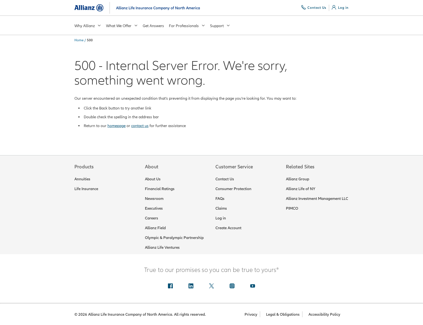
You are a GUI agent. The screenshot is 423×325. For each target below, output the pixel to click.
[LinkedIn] (190, 286)
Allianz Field (155, 228)
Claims (221, 208)
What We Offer (118, 25)
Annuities (82, 179)
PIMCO (292, 208)
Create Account (228, 228)
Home (78, 40)
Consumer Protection (233, 188)
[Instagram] (232, 286)
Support (217, 25)
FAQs (219, 198)
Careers (151, 218)
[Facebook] (170, 286)
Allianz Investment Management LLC (317, 198)
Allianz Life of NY (300, 188)
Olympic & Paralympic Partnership (174, 237)
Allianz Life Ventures (162, 247)
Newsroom (154, 198)
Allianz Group (297, 179)
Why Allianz (84, 25)
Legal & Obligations (283, 314)
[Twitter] (211, 286)
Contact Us (224, 179)
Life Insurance (86, 188)
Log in (220, 218)
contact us (140, 125)
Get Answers (153, 25)
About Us (153, 179)
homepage (116, 125)
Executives (154, 208)
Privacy (251, 314)
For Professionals (184, 25)
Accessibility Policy (324, 314)
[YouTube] (252, 286)
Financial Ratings (160, 188)
